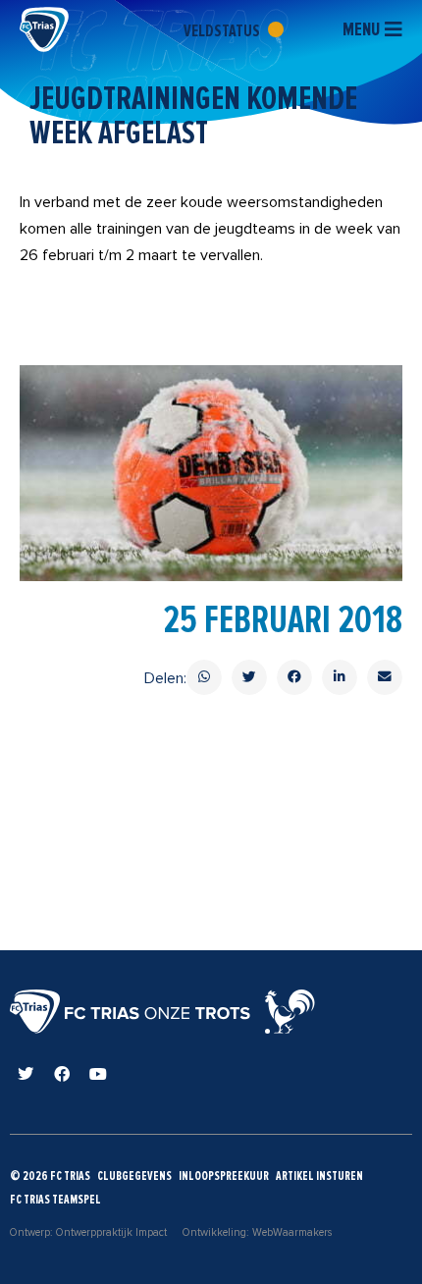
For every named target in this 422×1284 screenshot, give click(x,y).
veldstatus (223, 30)
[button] (204, 677)
